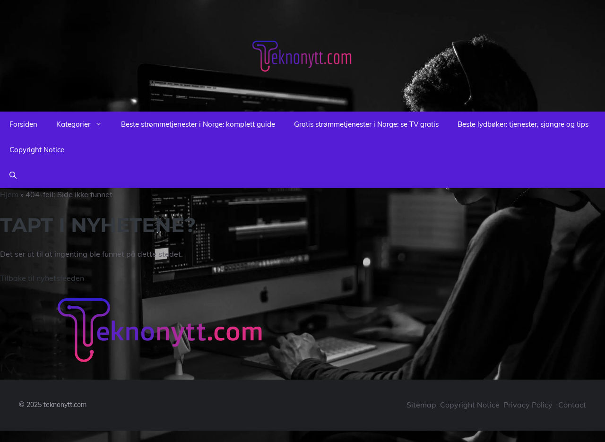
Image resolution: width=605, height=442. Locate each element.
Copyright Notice (36, 149)
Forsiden (23, 124)
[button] (13, 175)
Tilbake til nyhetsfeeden (42, 278)
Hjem (9, 194)
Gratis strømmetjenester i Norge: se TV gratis (366, 124)
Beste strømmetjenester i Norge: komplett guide (198, 124)
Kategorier (73, 124)
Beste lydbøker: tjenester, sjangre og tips (523, 124)
